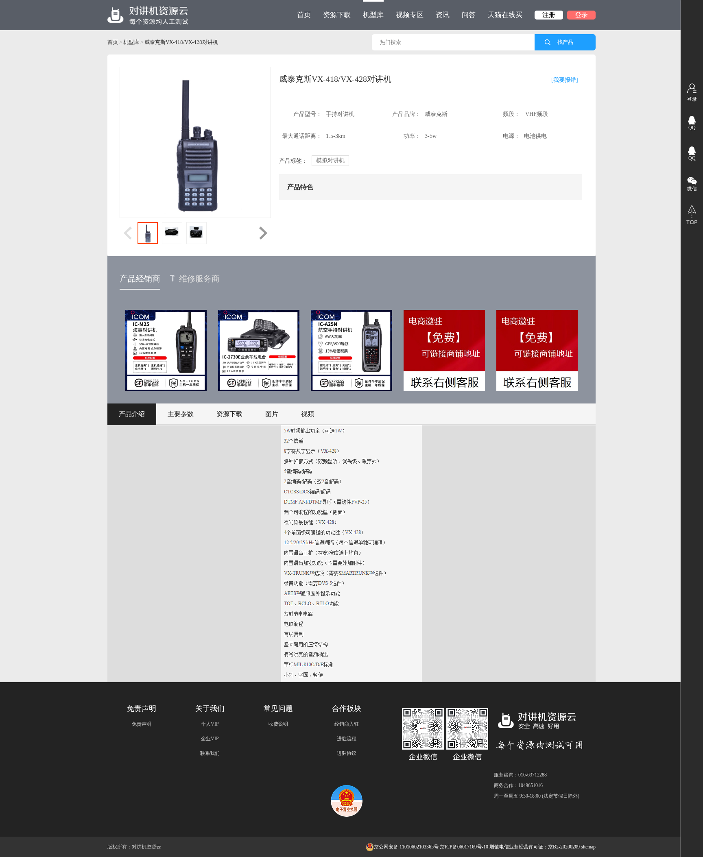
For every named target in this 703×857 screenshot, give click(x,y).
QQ (692, 128)
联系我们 (210, 753)
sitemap (588, 847)
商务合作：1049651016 (518, 785)
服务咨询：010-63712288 (520, 775)
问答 (469, 15)
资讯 (443, 15)
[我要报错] (564, 80)
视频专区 (410, 15)
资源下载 (337, 15)
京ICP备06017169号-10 (464, 847)
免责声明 (141, 724)
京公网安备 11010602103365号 (406, 847)
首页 (304, 15)
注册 (548, 14)
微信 (692, 189)
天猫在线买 (505, 15)
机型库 (373, 15)
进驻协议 (346, 753)
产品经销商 (140, 278)
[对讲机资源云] (147, 15)
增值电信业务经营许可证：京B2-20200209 (534, 847)
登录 (581, 14)
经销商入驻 (346, 724)
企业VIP (210, 738)
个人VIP (210, 724)
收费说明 (278, 724)
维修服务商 (199, 278)
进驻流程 (346, 738)
